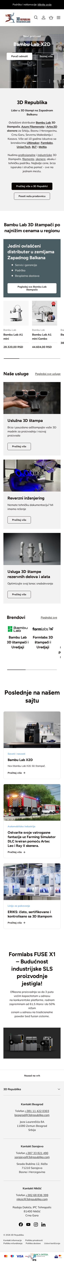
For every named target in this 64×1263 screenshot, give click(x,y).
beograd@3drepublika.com (32, 1115)
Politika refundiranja (12, 1243)
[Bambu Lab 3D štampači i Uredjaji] (18, 629)
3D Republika (17, 1235)
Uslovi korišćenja (52, 1243)
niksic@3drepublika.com (32, 1199)
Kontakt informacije (12, 1240)
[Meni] (58, 17)
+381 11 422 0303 (37, 1111)
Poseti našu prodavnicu (32, 196)
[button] (51, 17)
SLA (24, 72)
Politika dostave (33, 1243)
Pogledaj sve (49, 617)
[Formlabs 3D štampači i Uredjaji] (43, 629)
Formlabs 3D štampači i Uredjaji (43, 642)
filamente (28, 159)
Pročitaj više (19, 446)
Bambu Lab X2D (20, 760)
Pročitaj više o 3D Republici (32, 186)
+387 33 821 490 (37, 1153)
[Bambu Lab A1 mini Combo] (44, 313)
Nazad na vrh (32, 1075)
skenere (41, 159)
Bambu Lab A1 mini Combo (42, 336)
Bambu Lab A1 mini (13, 336)
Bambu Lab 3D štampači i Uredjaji (18, 642)
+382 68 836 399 (37, 1195)
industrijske (45, 155)
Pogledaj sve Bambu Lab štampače (32, 288)
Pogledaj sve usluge (48, 373)
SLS (40, 72)
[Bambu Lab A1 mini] (16, 313)
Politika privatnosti (34, 1240)
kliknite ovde (45, 4)
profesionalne (26, 155)
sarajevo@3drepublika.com (32, 1157)
